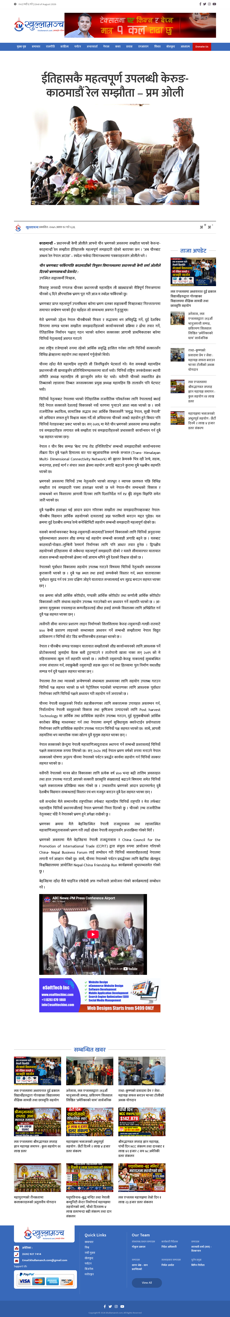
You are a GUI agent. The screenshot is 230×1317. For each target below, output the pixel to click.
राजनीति (50, 47)
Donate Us (201, 47)
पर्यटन (77, 47)
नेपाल (106, 47)
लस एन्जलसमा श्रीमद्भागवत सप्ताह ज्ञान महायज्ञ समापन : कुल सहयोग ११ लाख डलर (37, 1146)
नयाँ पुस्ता (90, 1253)
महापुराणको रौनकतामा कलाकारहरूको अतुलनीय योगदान (35, 1200)
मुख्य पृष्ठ (21, 47)
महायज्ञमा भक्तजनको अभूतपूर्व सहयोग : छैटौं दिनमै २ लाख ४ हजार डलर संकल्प (88, 1146)
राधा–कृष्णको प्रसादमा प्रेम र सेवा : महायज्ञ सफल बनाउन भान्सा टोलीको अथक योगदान (141, 1095)
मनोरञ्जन (89, 1274)
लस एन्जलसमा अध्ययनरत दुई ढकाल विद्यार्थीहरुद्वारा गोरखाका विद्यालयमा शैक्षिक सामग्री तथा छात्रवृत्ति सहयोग (37, 1095)
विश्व (87, 1247)
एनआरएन (143, 47)
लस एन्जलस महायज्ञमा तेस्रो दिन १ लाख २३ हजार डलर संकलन (139, 1200)
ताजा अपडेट (193, 251)
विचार (157, 47)
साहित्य (64, 47)
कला (118, 47)
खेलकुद (170, 47)
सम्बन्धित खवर (90, 1050)
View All (147, 1282)
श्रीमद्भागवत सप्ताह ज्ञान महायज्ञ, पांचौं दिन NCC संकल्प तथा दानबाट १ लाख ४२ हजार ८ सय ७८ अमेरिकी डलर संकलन (141, 1149)
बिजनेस (89, 1269)
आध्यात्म (185, 47)
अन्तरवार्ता (92, 47)
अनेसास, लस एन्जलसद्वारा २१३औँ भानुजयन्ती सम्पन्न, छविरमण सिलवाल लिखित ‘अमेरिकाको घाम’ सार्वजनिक (89, 1095)
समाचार (36, 47)
